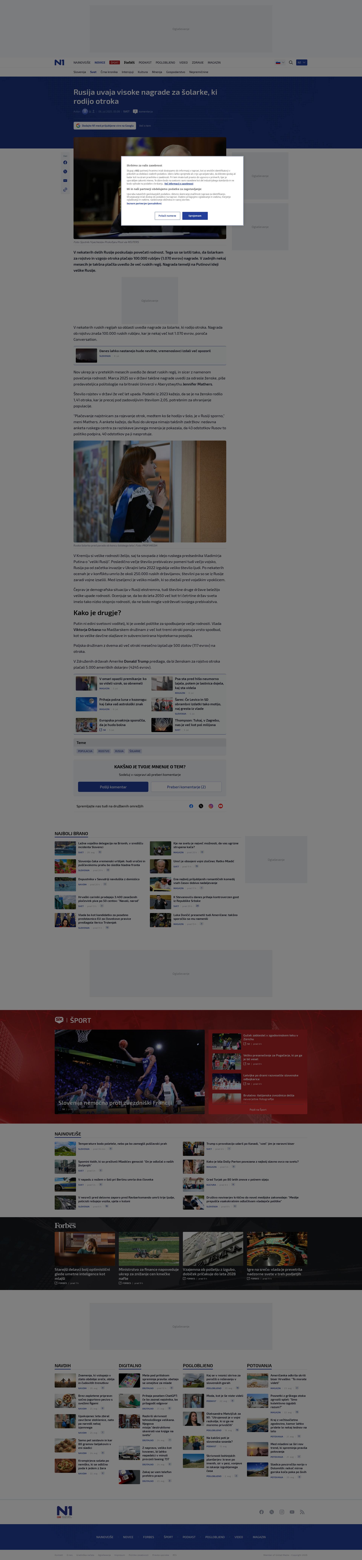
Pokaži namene (167, 215)
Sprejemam (195, 215)
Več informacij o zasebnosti (178, 183)
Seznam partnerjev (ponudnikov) (144, 203)
